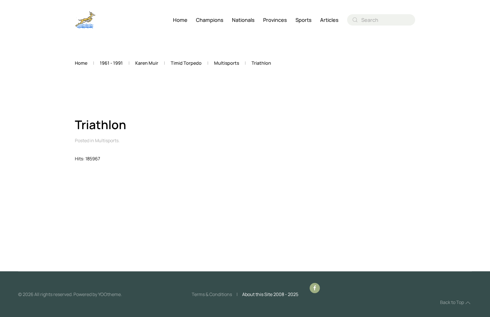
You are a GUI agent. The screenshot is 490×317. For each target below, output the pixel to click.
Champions (209, 19)
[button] (468, 303)
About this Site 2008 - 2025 (270, 294)
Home (180, 19)
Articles (329, 19)
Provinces (275, 19)
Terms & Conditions (212, 294)
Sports (303, 19)
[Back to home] (85, 19)
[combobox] (381, 20)
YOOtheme (109, 294)
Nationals (243, 19)
